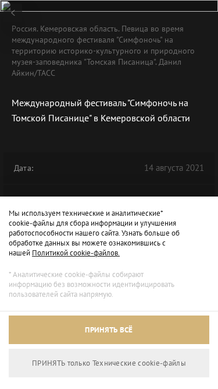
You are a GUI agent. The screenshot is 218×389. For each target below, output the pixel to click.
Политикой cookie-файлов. (76, 253)
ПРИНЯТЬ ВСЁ (109, 330)
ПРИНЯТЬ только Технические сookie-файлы (109, 363)
